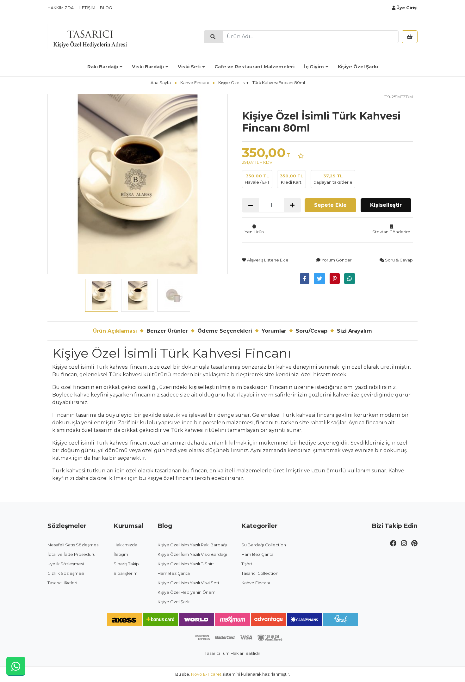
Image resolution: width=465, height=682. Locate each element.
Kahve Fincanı (194, 82)
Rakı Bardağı (102, 67)
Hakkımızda (60, 7)
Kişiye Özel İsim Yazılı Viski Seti (188, 583)
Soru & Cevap (398, 260)
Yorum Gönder (336, 260)
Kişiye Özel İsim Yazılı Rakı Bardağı (192, 545)
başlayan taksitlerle (332, 179)
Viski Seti (189, 67)
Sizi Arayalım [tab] (354, 331)
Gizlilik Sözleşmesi (65, 573)
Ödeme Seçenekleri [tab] (224, 331)
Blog (106, 7)
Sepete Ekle (330, 205)
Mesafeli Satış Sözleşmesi (73, 545)
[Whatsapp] (349, 278)
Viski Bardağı (148, 67)
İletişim (86, 7)
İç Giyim (314, 67)
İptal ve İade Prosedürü (71, 554)
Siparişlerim (126, 573)
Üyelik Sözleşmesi (65, 564)
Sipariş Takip (126, 564)
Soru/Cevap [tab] (311, 331)
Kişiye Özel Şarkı (358, 67)
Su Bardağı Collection (263, 545)
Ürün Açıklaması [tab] (115, 331)
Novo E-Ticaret (206, 674)
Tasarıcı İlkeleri (62, 583)
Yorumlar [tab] (274, 331)
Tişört (246, 564)
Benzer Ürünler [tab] (167, 331)
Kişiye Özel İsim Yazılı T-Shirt (186, 564)
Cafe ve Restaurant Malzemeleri (254, 67)
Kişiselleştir (386, 205)
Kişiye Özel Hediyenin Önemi (187, 592)
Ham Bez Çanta (174, 573)
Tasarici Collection (259, 573)
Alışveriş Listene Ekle (267, 260)
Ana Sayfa (161, 82)
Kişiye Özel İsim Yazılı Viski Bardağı (192, 554)
